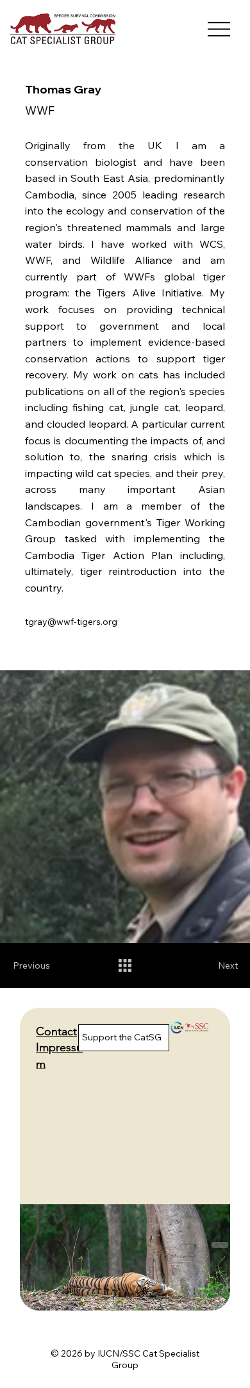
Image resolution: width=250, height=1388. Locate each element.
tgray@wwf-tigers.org (71, 621)
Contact (56, 1031)
